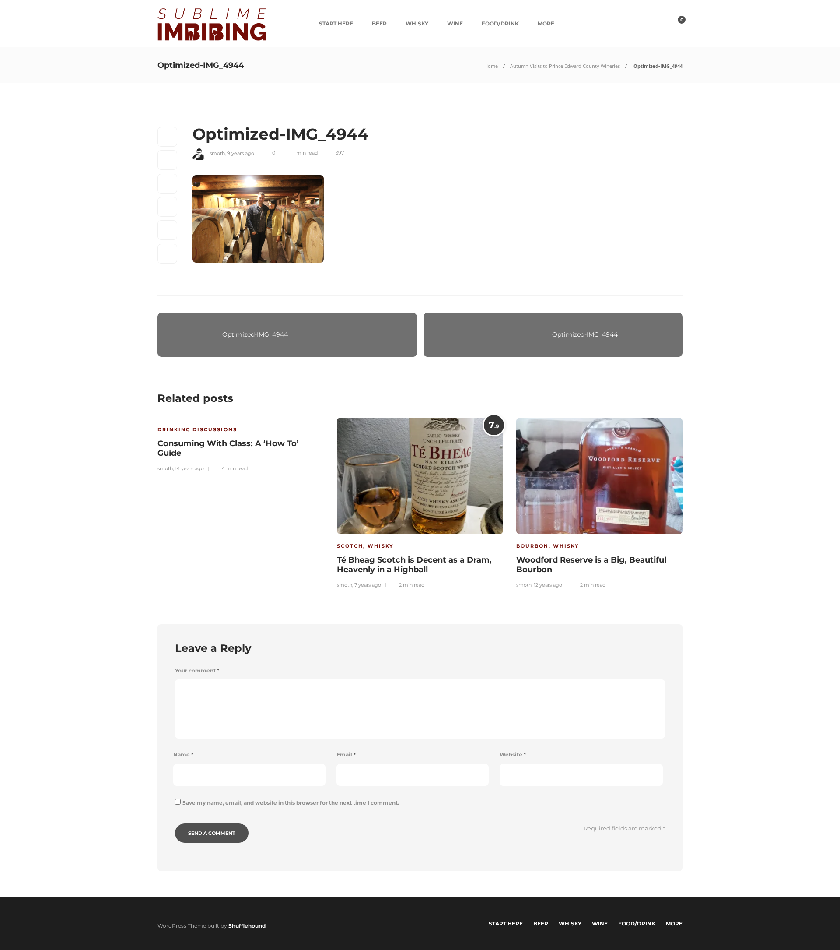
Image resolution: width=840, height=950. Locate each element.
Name (183, 754)
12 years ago (548, 585)
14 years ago (189, 468)
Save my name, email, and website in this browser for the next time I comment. (290, 802)
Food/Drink (500, 23)
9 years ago (240, 153)
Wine (455, 23)
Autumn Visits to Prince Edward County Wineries (565, 66)
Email (346, 754)
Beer (379, 23)
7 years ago (367, 585)
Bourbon (532, 546)
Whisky (417, 23)
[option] (240, 443)
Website (513, 754)
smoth (217, 153)
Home (491, 66)
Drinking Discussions (197, 429)
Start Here (336, 23)
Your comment (197, 670)
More (546, 23)
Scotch (350, 546)
